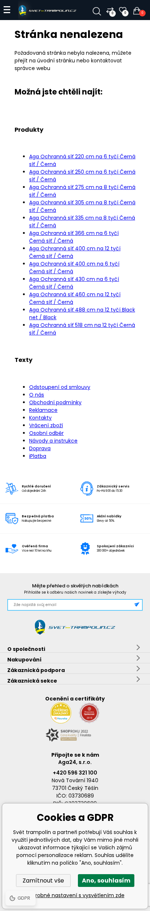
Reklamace (43, 410)
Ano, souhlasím (106, 880)
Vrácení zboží (46, 425)
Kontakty (40, 417)
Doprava (40, 448)
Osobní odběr (46, 433)
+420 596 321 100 (75, 772)
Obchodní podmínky (55, 402)
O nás (36, 394)
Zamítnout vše (43, 880)
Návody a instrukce (53, 440)
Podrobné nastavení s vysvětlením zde (75, 895)
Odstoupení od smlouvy (59, 387)
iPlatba (37, 456)
